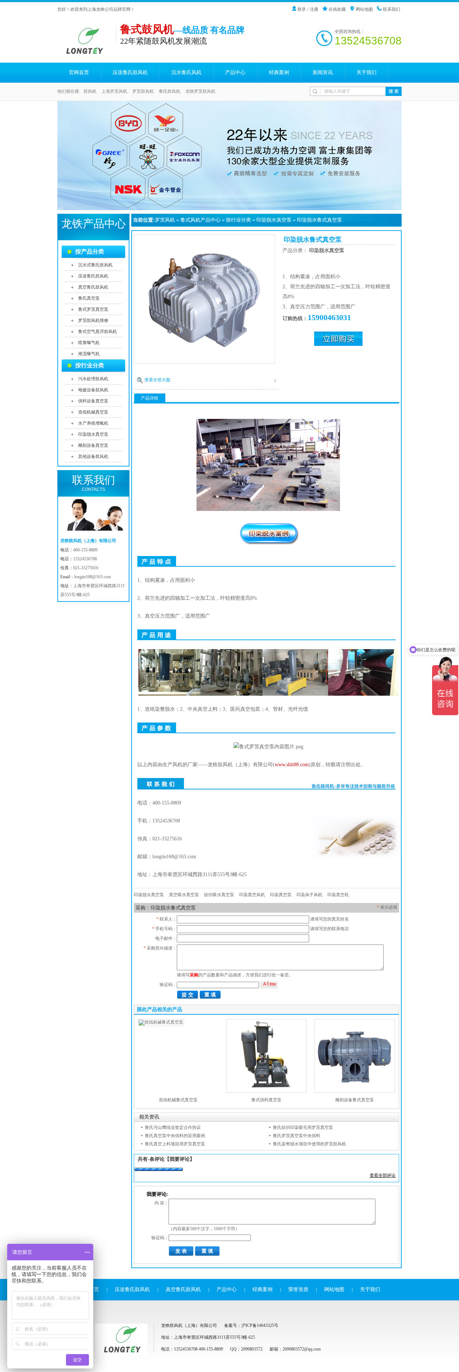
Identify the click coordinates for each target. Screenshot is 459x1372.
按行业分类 (238, 220)
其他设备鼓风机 (93, 456)
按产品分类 (89, 251)
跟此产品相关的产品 (159, 1009)
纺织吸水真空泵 (219, 894)
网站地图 (364, 9)
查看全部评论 (383, 1175)
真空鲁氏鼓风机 (93, 287)
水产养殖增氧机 (93, 423)
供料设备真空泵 (93, 401)
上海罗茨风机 (114, 91)
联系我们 (391, 9)
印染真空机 (338, 894)
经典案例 (279, 72)
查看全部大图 (157, 379)
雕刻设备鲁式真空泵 (354, 1099)
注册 (314, 9)
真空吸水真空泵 (184, 894)
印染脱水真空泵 (274, 220)
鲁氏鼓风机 (169, 91)
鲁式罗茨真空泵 (93, 309)
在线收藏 (337, 9)
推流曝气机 (89, 353)
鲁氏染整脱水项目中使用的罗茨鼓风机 (309, 1143)
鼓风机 (90, 91)
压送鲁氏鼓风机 (130, 72)
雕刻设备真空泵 (93, 445)
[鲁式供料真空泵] (266, 1091)
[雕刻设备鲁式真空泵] (354, 1091)
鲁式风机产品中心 (200, 220)
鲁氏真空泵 (89, 298)
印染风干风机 (309, 894)
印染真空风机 (252, 894)
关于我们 (366, 72)
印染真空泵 (281, 894)
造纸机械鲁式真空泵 (178, 1099)
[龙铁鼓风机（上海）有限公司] (86, 52)
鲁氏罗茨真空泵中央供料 (296, 1135)
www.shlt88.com (292, 764)
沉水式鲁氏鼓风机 (95, 264)
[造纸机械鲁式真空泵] (161, 1022)
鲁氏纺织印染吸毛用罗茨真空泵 (303, 1127)
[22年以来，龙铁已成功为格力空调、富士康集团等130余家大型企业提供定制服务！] (229, 155)
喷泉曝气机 (89, 342)
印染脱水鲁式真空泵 (319, 220)
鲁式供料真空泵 (266, 1099)
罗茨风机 (165, 220)
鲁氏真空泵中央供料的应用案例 (175, 1135)
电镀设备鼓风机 (93, 389)
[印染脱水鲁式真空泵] (204, 361)
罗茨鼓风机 (143, 91)
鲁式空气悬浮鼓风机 (97, 331)
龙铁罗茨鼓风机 (200, 91)
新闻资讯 (323, 72)
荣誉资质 (298, 1289)
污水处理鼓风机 (93, 378)
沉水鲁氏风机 (186, 72)
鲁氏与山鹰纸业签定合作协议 (173, 1127)
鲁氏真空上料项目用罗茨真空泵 (175, 1143)
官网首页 (79, 72)
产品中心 (235, 72)
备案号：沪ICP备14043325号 (251, 1325)
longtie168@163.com (92, 576)
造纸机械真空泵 (93, 412)
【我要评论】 (180, 1159)
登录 (301, 9)
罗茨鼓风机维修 (93, 320)
